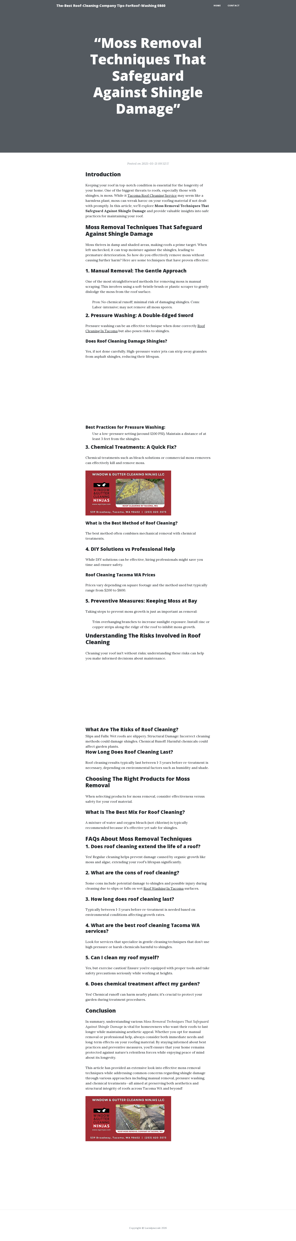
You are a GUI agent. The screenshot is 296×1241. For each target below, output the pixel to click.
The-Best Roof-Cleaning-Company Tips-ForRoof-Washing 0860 (110, 5)
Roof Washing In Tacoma (164, 888)
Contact (234, 5)
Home (217, 5)
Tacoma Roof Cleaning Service (152, 195)
